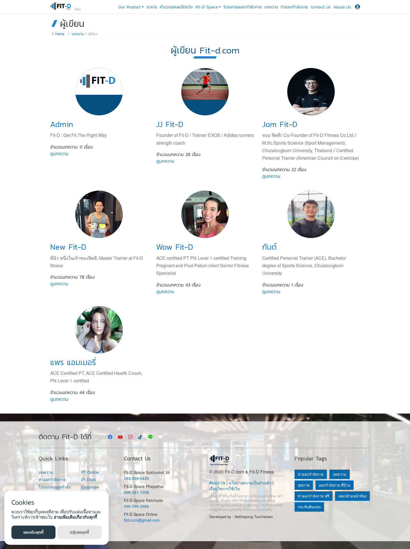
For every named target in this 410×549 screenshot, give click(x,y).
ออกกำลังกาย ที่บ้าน (334, 485)
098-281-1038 (136, 492)
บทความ (271, 7)
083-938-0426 (136, 478)
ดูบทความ (59, 153)
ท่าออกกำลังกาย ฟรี (313, 496)
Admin (61, 124)
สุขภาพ (304, 485)
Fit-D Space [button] (207, 7)
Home (59, 34)
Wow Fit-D (174, 247)
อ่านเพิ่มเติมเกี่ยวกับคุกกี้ (75, 517)
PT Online (90, 472)
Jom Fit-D (279, 124)
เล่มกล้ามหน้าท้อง (352, 496)
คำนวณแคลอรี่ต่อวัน (176, 7)
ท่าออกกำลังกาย (294, 7)
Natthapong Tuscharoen (254, 516)
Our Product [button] (129, 7)
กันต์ (269, 247)
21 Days (88, 479)
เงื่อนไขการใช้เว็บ (224, 488)
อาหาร (152, 7)
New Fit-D (68, 247)
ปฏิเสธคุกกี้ (79, 532)
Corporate (90, 487)
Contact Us (321, 7)
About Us (342, 7)
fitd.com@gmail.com (142, 520)
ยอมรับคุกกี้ (33, 532)
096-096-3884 (136, 506)
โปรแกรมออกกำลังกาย (243, 7)
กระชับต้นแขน (309, 506)
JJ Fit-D (169, 124)
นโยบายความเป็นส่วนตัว (250, 482)
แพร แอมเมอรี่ (73, 362)
